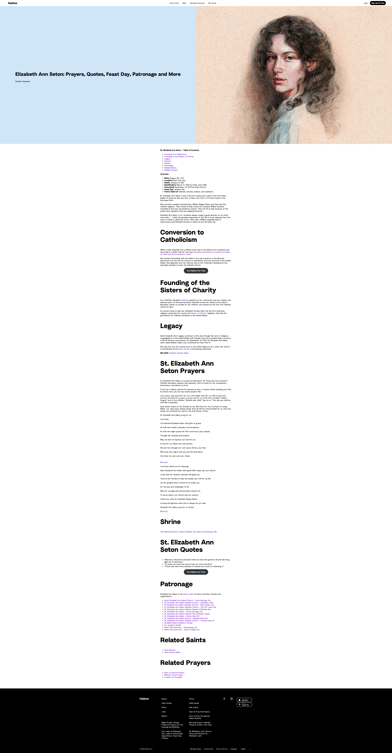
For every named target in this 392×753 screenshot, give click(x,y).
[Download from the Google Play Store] (244, 704)
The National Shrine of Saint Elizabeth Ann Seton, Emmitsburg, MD (188, 532)
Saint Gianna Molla (172, 652)
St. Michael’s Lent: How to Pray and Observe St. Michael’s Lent (200, 733)
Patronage (168, 165)
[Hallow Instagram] (232, 699)
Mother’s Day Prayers (173, 675)
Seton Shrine (183, 349)
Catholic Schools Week (179, 353)
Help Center (167, 703)
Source (164, 462)
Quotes (167, 163)
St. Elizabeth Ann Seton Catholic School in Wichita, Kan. (187, 609)
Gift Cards (212, 3)
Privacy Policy (208, 749)
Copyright (233, 749)
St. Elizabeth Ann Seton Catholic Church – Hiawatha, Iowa (188, 602)
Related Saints (170, 168)
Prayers (167, 161)
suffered (184, 300)
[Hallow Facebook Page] (226, 699)
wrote (180, 215)
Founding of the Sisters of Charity (178, 156)
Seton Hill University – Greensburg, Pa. (180, 627)
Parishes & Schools (197, 3)
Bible (184, 3)
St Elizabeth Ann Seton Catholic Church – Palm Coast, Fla (189, 605)
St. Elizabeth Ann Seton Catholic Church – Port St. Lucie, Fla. (190, 607)
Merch (164, 716)
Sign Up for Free (377, 3)
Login (366, 3)
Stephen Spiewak (22, 81)
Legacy (167, 159)
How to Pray (174, 3)
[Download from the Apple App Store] (244, 700)
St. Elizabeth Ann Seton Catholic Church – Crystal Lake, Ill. (189, 620)
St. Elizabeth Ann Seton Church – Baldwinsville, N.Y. (186, 618)
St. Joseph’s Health (172, 625)
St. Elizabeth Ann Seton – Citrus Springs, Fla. (183, 611)
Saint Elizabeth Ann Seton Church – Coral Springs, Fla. (187, 600)
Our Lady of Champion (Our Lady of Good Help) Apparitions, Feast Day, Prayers (172, 734)
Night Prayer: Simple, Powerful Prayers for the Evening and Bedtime (172, 724)
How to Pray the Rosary (199, 712)
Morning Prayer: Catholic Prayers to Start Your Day (200, 723)
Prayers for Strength (173, 677)
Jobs (164, 712)
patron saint (188, 594)
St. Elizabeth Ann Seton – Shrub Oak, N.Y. (182, 616)
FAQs (164, 707)
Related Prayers (171, 170)
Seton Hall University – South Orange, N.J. (182, 629)
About (164, 699)
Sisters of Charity (198, 313)
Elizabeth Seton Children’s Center (178, 623)
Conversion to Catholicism (175, 154)
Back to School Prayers (174, 673)
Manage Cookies (195, 749)
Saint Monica (169, 650)
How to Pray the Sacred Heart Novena (199, 717)
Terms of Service (221, 749)
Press (191, 699)
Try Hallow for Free (196, 270)
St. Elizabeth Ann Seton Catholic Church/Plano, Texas (187, 614)
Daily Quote (194, 703)
